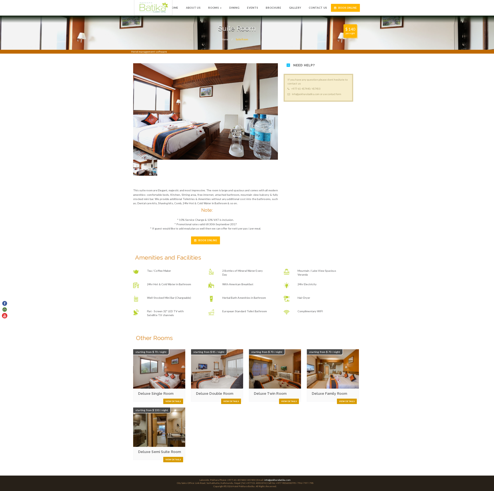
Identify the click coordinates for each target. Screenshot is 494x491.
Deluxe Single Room (156, 393)
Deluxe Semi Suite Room (159, 452)
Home (174, 7)
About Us (193, 7)
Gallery (295, 7)
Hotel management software (149, 51)
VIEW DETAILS (173, 401)
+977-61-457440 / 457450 (305, 88)
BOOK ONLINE (347, 7)
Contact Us (318, 7)
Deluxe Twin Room (270, 393)
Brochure (273, 7)
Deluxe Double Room (214, 393)
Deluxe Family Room (329, 393)
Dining (234, 7)
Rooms (214, 7)
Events (252, 7)
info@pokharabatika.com (306, 94)
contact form (334, 94)
